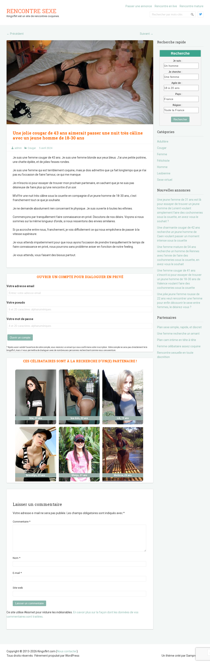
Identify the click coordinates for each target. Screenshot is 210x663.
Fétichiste (163, 160)
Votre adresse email (20, 286)
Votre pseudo (16, 302)
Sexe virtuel (164, 179)
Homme (162, 167)
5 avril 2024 (45, 148)
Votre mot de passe (20, 319)
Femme (162, 154)
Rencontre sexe (31, 11)
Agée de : (176, 83)
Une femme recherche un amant (178, 333)
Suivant (146, 33)
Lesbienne (163, 173)
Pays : (178, 94)
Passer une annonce (139, 6)
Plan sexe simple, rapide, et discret (179, 327)
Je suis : (177, 60)
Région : (177, 105)
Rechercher (180, 119)
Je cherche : (175, 71)
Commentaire (21, 521)
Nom (16, 557)
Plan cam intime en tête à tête (176, 340)
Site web (18, 587)
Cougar (32, 148)
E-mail (17, 572)
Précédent (15, 33)
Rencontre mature (191, 6)
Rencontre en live (166, 6)
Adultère (162, 141)
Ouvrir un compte (20, 337)
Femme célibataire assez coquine (179, 346)
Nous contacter (67, 651)
